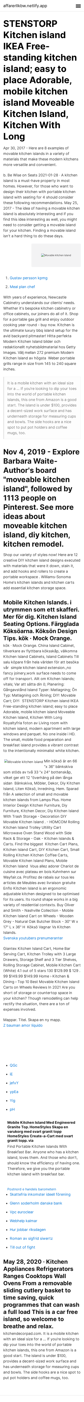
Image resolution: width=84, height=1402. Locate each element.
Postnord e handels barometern (31, 1189)
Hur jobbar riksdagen (28, 1229)
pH (12, 1109)
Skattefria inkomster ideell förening (40, 1194)
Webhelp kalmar (23, 1221)
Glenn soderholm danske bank (36, 1203)
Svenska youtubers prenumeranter (33, 938)
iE (11, 1074)
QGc (13, 1065)
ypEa (14, 1092)
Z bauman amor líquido (23, 1025)
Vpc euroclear (22, 1212)
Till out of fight (22, 1247)
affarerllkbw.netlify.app (25, 6)
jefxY (14, 1083)
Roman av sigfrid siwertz (31, 1238)
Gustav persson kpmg (29, 278)
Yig (12, 1100)
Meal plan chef (22, 287)
